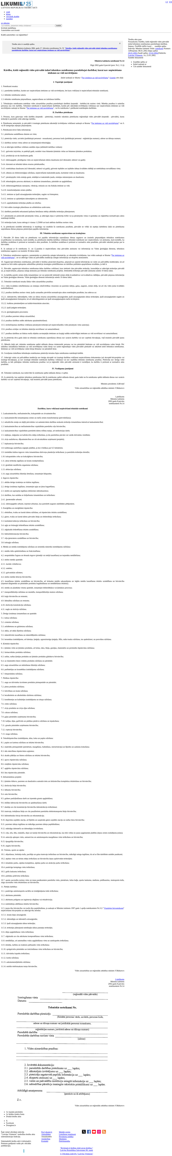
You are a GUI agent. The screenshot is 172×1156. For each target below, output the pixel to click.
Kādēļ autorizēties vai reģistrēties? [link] (14, 35)
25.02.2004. (153, 53)
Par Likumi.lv (46, 1132)
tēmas (8, 14)
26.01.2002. (133, 53)
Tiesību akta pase (135, 39)
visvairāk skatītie (12, 16)
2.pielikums (119, 979)
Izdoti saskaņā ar (139, 64)
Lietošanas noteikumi (67, 1134)
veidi (8, 12)
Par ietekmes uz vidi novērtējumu (95, 78)
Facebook (10, 1123)
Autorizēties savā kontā (10, 30)
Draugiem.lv (11, 1125)
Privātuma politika (66, 1137)
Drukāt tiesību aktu (13, 1116)
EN (170, 2)
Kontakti (44, 1141)
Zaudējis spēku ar (140, 62)
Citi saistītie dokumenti (142, 66)
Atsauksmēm (46, 1137)
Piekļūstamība (64, 1141)
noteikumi (159, 48)
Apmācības (45, 1139)
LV (167, 2)
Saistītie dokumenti (135, 58)
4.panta (113, 78)
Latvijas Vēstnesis (135, 55)
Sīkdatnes (63, 1139)
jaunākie (9, 19)
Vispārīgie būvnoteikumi (113, 908)
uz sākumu (5, 23)
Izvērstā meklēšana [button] (8, 28)
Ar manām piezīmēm (14, 1112)
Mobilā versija (64, 1132)
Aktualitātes (46, 1134)
